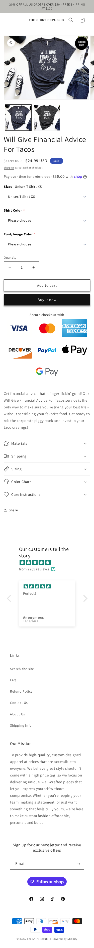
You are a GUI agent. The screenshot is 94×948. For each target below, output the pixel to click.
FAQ (13, 680)
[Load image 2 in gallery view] (47, 118)
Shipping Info (21, 725)
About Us (17, 714)
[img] (49, 562)
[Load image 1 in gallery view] (18, 118)
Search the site (22, 669)
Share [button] (13, 510)
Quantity (10, 257)
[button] (10, 20)
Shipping (9, 167)
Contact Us (19, 702)
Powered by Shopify (64, 938)
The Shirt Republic (39, 938)
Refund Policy (21, 691)
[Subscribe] (78, 864)
